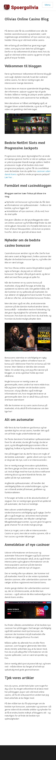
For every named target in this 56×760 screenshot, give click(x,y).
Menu (47, 4)
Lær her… (9, 177)
